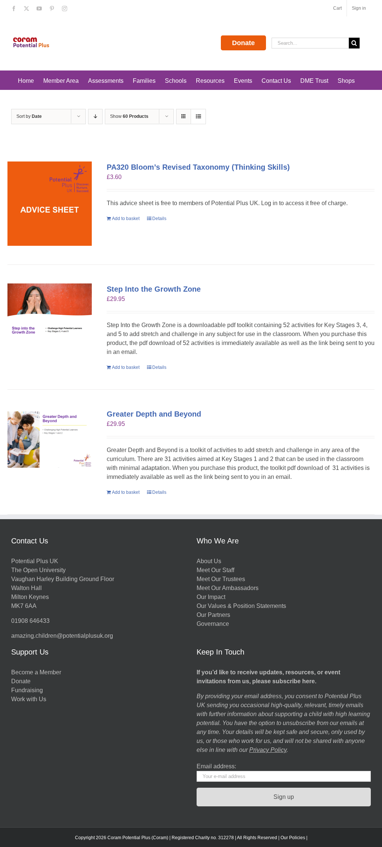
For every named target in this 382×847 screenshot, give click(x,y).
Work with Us (28, 699)
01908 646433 (30, 621)
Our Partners (213, 615)
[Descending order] (95, 116)
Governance (213, 624)
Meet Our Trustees (221, 579)
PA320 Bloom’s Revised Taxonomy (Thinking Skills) (198, 167)
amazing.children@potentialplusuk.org (62, 636)
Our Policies (293, 837)
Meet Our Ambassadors (228, 588)
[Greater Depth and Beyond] (49, 439)
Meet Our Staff (215, 570)
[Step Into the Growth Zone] (49, 311)
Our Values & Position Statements (241, 606)
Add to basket (126, 218)
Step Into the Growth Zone (154, 289)
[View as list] (198, 116)
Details (159, 218)
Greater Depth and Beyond (154, 414)
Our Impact (212, 597)
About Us (209, 561)
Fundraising (27, 690)
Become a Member (36, 672)
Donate (243, 43)
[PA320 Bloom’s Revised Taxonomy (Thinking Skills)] (49, 203)
